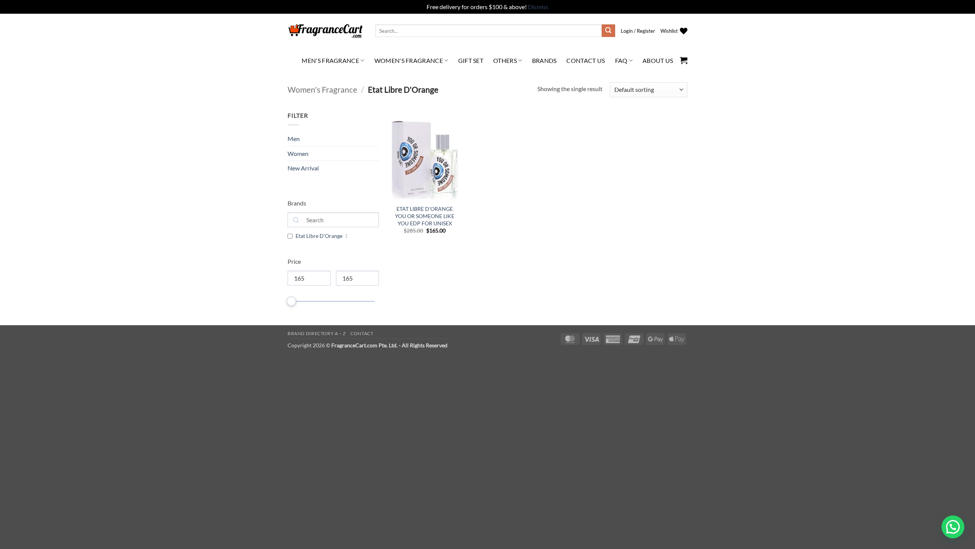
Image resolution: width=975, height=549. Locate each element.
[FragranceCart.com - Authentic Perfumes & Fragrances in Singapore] (326, 31)
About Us (658, 60)
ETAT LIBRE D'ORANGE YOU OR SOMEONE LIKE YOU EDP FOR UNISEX (424, 215)
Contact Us (585, 60)
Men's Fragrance (330, 60)
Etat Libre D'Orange (319, 236)
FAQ (621, 60)
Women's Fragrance (408, 60)
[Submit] (608, 30)
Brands (544, 60)
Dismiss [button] (538, 6)
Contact (361, 333)
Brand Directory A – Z (317, 333)
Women (298, 153)
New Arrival (303, 168)
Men (294, 138)
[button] (638, 31)
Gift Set (471, 60)
